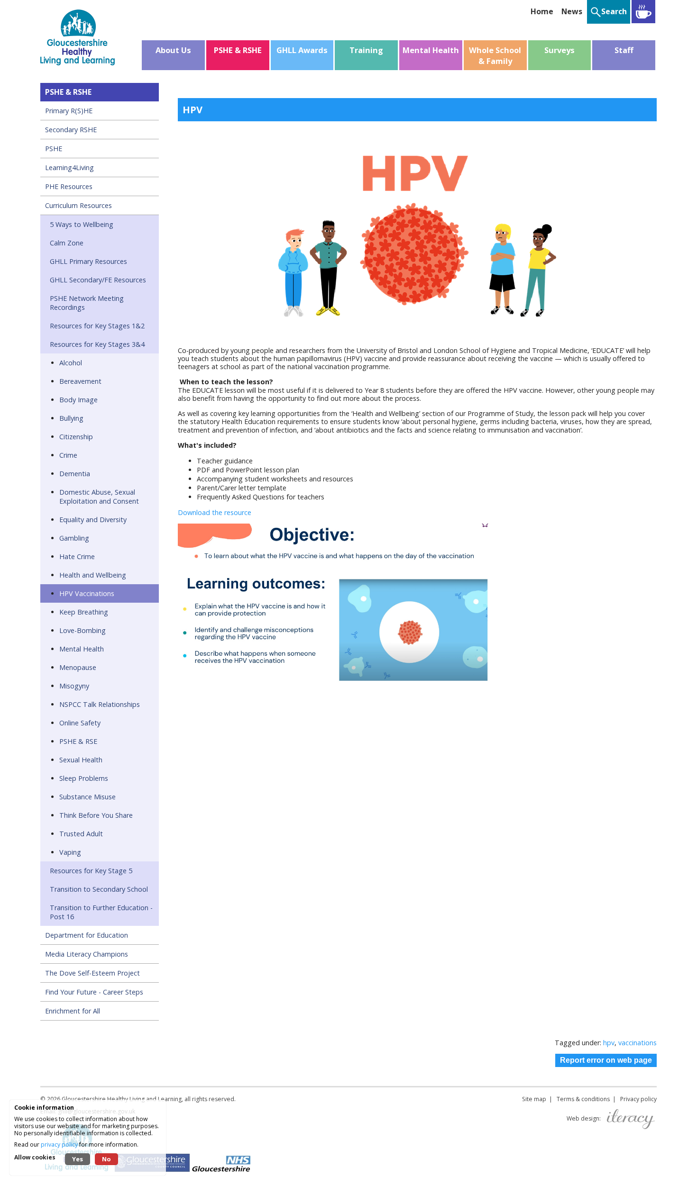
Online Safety (80, 722)
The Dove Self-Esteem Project (92, 972)
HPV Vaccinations (86, 593)
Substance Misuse (87, 796)
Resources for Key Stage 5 (91, 870)
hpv (608, 1042)
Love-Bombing (82, 630)
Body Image (78, 399)
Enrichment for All (72, 1010)
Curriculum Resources (78, 205)
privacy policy (59, 1144)
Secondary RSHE (71, 129)
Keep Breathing (83, 611)
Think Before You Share (96, 815)
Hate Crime (77, 556)
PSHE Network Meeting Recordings (87, 303)
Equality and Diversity (93, 519)
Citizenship (76, 436)
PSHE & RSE (78, 741)
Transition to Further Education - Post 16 (101, 912)
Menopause (77, 667)
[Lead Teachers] (643, 11)
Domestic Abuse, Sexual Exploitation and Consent (99, 497)
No (106, 1159)
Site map (534, 1099)
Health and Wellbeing (92, 574)
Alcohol (70, 362)
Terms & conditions (583, 1099)
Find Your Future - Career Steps (94, 991)
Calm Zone (66, 242)
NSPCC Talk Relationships (99, 704)
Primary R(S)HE (68, 110)
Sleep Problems (83, 778)
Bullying (71, 418)
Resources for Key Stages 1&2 (97, 325)
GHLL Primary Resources (88, 261)
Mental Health (81, 648)
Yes (77, 1159)
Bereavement (80, 381)
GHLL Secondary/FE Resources (98, 279)
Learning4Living (69, 167)
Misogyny (74, 685)
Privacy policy (638, 1099)
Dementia (74, 473)
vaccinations (637, 1042)
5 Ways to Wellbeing (81, 224)
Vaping (70, 852)
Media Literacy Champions (86, 954)
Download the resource (215, 512)
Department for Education (86, 935)
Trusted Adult (81, 833)
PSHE (53, 148)
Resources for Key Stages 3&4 (97, 344)
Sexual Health (80, 759)
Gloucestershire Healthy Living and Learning (122, 1099)
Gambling (74, 538)
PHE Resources (68, 186)
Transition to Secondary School (99, 889)
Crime (68, 455)
